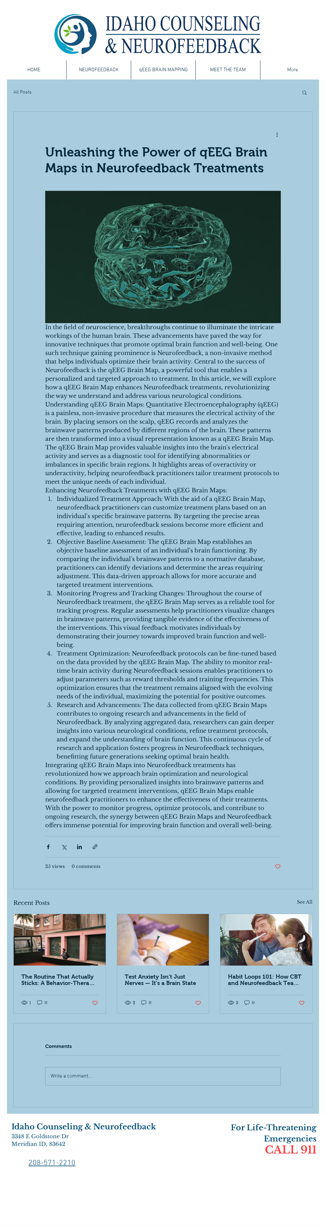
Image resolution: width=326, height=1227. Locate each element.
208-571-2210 (51, 1163)
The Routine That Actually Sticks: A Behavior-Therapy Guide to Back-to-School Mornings (58, 980)
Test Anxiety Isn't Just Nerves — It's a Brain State (160, 980)
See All (305, 902)
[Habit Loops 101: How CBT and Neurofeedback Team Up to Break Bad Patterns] (266, 940)
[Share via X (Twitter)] (64, 847)
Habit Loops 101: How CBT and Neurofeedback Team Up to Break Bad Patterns (264, 980)
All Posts (22, 92)
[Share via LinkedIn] (79, 847)
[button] (304, 92)
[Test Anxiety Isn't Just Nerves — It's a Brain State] (163, 940)
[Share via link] (95, 847)
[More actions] (277, 134)
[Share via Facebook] (48, 847)
